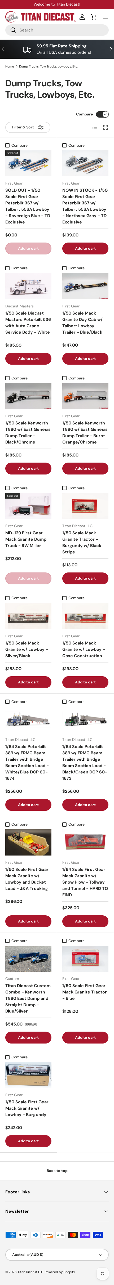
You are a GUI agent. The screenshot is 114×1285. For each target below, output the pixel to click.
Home (9, 66)
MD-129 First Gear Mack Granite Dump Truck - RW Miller (25, 539)
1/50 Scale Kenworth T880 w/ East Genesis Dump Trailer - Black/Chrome (28, 432)
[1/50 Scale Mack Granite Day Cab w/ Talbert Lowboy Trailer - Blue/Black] (85, 286)
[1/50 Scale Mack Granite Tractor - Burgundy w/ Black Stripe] (85, 506)
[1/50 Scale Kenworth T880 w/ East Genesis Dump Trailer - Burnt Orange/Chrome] (85, 396)
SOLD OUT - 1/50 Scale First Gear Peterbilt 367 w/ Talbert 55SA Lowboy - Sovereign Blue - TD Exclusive (27, 206)
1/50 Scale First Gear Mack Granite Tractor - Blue (84, 992)
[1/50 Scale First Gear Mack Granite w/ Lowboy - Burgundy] (28, 1075)
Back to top (57, 1170)
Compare (84, 114)
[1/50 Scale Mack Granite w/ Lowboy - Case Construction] (85, 616)
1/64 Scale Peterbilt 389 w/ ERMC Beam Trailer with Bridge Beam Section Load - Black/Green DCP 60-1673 (84, 762)
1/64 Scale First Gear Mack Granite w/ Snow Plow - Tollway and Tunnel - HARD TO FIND (85, 882)
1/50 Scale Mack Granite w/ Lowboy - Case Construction (83, 649)
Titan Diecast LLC (30, 1272)
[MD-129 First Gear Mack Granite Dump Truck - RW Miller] (28, 506)
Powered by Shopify (60, 1272)
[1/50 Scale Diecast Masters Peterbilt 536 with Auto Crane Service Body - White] (28, 286)
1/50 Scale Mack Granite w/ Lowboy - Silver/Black (26, 649)
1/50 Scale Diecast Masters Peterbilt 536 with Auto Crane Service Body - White (28, 322)
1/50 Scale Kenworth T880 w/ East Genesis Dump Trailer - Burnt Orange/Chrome (85, 432)
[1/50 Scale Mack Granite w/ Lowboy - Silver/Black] (28, 616)
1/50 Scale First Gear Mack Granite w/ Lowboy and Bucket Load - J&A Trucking (27, 879)
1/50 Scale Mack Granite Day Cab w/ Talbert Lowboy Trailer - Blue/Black (82, 322)
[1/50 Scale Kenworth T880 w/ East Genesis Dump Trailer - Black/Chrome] (28, 396)
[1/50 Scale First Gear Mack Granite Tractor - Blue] (85, 959)
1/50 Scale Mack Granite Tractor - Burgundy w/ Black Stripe (81, 542)
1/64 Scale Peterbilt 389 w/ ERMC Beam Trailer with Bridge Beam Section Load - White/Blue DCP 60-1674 (27, 762)
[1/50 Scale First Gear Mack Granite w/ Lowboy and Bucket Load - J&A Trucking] (28, 842)
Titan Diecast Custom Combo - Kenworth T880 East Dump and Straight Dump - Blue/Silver (28, 998)
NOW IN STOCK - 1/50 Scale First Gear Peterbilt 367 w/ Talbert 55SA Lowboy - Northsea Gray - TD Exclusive (85, 206)
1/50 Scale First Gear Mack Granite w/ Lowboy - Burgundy (27, 1108)
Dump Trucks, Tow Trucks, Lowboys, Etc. (48, 66)
